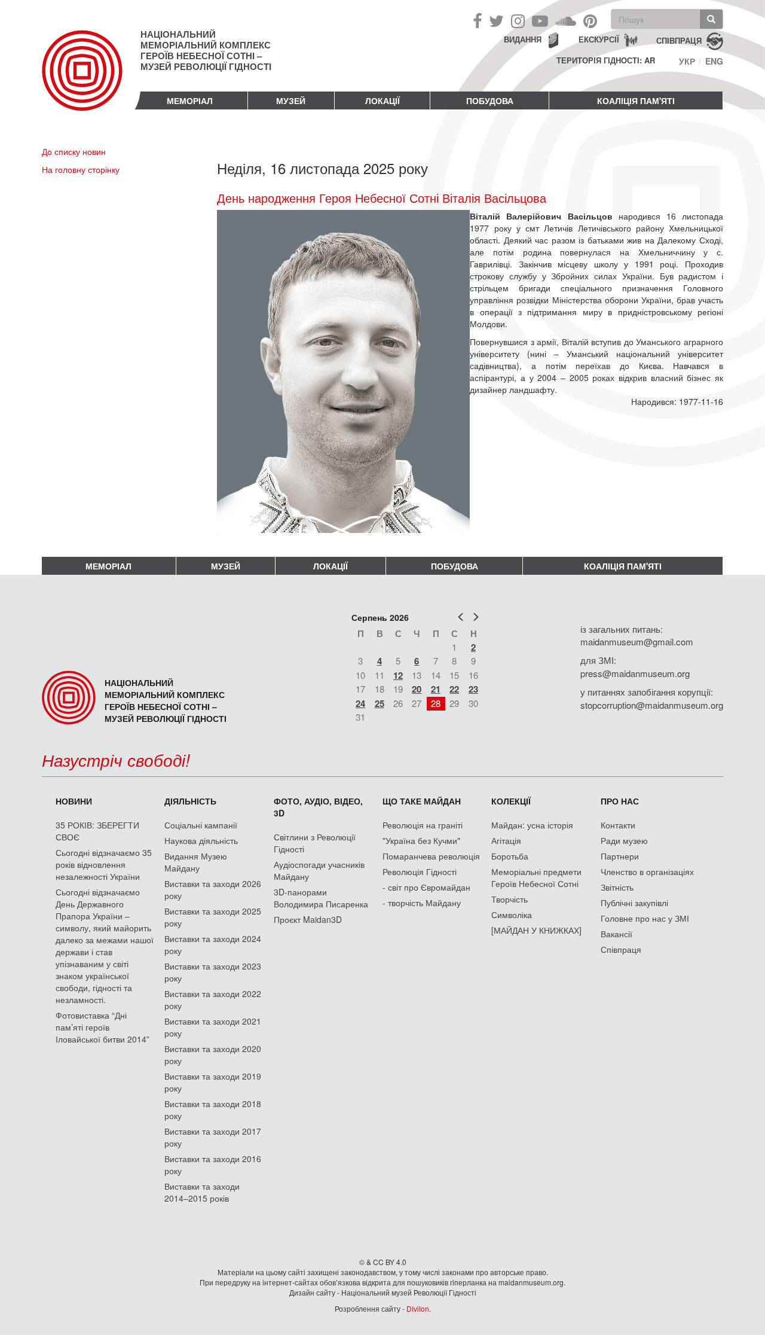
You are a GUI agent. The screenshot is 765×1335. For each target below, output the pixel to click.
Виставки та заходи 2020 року (212, 1054)
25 (379, 703)
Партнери (620, 856)
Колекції (511, 801)
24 (360, 703)
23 (473, 689)
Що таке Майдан (421, 801)
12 (398, 675)
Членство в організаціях (647, 871)
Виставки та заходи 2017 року (212, 1137)
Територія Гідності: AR (605, 60)
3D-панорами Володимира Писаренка (321, 898)
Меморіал (190, 100)
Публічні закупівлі (634, 903)
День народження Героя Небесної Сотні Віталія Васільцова (381, 198)
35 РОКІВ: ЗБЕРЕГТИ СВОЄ (97, 831)
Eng (714, 61)
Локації (382, 100)
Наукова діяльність (201, 840)
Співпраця (621, 949)
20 (416, 689)
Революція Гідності (419, 871)
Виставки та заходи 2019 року (212, 1082)
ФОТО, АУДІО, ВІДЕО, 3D (318, 807)
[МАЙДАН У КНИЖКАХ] (536, 930)
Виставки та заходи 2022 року (212, 999)
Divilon (417, 1308)
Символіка (511, 915)
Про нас (620, 801)
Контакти (618, 825)
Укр (687, 61)
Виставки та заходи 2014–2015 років (202, 1192)
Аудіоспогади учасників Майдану (319, 870)
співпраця (679, 39)
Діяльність (190, 801)
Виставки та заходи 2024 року (212, 944)
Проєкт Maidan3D (308, 919)
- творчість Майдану (421, 903)
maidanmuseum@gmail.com (636, 641)
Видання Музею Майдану (195, 862)
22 (454, 689)
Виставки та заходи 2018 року (212, 1109)
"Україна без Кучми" (421, 840)
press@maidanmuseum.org (635, 673)
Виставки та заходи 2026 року (212, 889)
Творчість (509, 899)
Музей (290, 100)
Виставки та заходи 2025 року (212, 917)
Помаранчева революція (431, 856)
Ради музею (624, 840)
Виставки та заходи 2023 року (212, 972)
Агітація (506, 840)
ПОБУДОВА (489, 100)
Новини (74, 801)
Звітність (617, 887)
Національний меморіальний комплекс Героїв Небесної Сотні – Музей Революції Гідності (205, 50)
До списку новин (74, 151)
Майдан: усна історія (532, 825)
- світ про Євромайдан (426, 887)
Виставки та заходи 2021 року (212, 1027)
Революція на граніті (422, 825)
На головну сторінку (81, 169)
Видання (522, 39)
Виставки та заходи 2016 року (212, 1164)
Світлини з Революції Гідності (315, 843)
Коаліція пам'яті (636, 100)
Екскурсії (599, 39)
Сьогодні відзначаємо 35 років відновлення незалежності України (104, 864)
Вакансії (616, 934)
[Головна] (91, 80)
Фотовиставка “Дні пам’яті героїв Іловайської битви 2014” (102, 1027)
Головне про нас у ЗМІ (645, 918)
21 (435, 689)
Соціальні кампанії (200, 825)
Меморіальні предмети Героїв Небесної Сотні (536, 877)
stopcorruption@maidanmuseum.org (651, 705)
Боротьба (509, 856)
